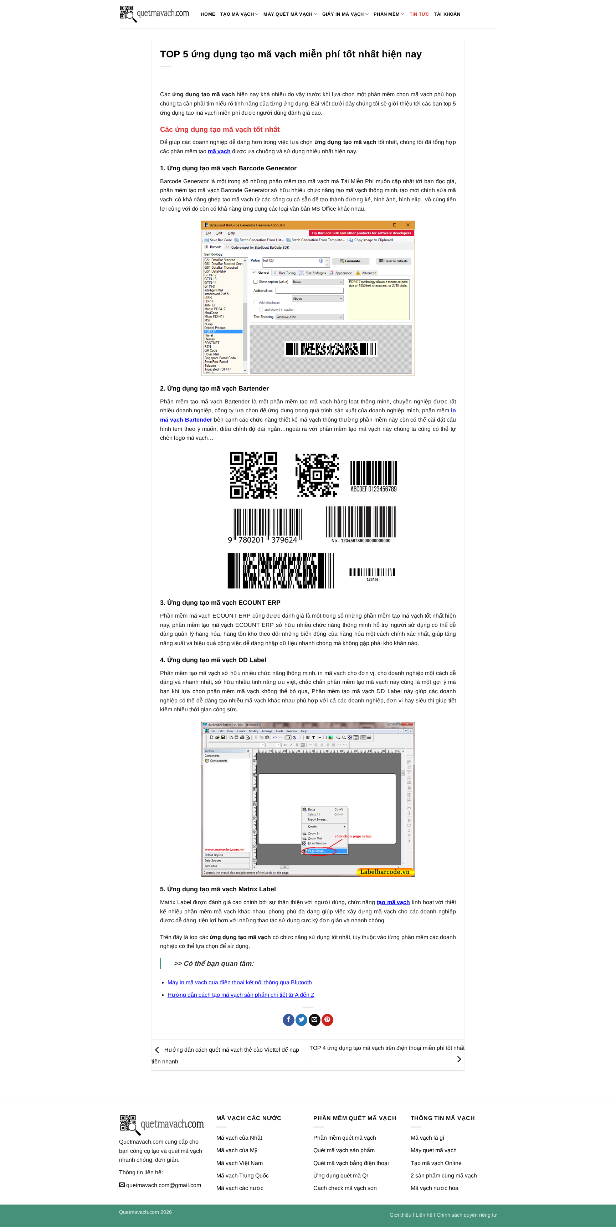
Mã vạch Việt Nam (239, 1163)
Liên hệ (424, 1215)
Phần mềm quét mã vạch (344, 1138)
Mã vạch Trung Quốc (242, 1175)
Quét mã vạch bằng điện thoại (351, 1163)
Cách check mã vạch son (345, 1188)
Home (208, 14)
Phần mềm (387, 14)
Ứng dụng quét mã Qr (340, 1175)
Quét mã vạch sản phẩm (344, 1150)
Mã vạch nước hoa (434, 1188)
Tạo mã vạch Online (436, 1163)
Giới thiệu (400, 1215)
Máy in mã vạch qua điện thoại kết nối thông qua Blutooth (240, 982)
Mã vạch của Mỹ (236, 1150)
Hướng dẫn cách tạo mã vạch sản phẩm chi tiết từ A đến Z (241, 995)
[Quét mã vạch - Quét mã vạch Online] (154, 14)
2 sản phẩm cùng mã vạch (444, 1175)
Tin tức (419, 14)
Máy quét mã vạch (287, 14)
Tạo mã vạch (237, 14)
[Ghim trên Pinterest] (327, 1020)
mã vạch (219, 151)
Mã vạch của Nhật (239, 1138)
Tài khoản (447, 14)
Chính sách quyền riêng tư (467, 1215)
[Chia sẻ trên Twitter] (301, 1020)
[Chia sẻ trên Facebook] (288, 1020)
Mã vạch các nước (239, 1188)
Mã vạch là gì (427, 1138)
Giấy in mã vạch (343, 14)
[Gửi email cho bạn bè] (314, 1020)
